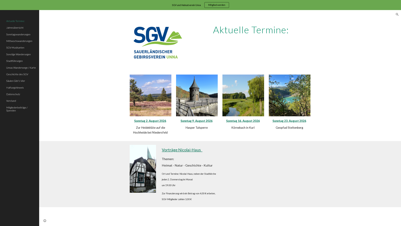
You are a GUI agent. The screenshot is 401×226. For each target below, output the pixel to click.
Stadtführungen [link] (14, 60)
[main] (250, 31)
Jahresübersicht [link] (14, 27)
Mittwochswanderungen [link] (19, 40)
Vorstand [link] (11, 100)
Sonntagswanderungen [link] (18, 34)
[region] (200, 5)
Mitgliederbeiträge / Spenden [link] (17, 109)
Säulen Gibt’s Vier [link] (15, 80)
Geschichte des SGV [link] (17, 74)
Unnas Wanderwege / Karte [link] (21, 67)
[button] (397, 14)
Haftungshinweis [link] (15, 87)
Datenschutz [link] (13, 94)
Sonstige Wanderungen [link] (18, 54)
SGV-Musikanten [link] (15, 47)
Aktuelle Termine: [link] (15, 20)
